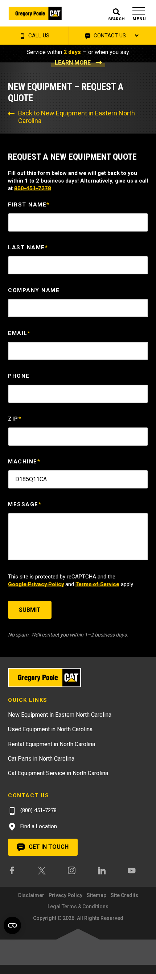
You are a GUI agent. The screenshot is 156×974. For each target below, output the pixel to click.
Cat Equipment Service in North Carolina (58, 773)
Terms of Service (97, 584)
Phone (19, 376)
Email (19, 333)
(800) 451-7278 (38, 810)
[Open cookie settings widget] (12, 925)
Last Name (28, 247)
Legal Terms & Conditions (78, 906)
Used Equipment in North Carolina (50, 729)
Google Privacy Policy (36, 584)
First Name (29, 204)
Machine (24, 461)
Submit (30, 609)
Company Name (33, 290)
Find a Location (38, 826)
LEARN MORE (73, 62)
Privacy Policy (65, 895)
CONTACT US (109, 35)
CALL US (38, 35)
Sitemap (96, 895)
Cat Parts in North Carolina (41, 758)
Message (24, 504)
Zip (14, 419)
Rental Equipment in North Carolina (51, 744)
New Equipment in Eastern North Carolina (59, 714)
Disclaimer (31, 895)
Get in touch (48, 846)
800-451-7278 (32, 188)
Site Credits (124, 895)
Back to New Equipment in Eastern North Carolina (76, 116)
